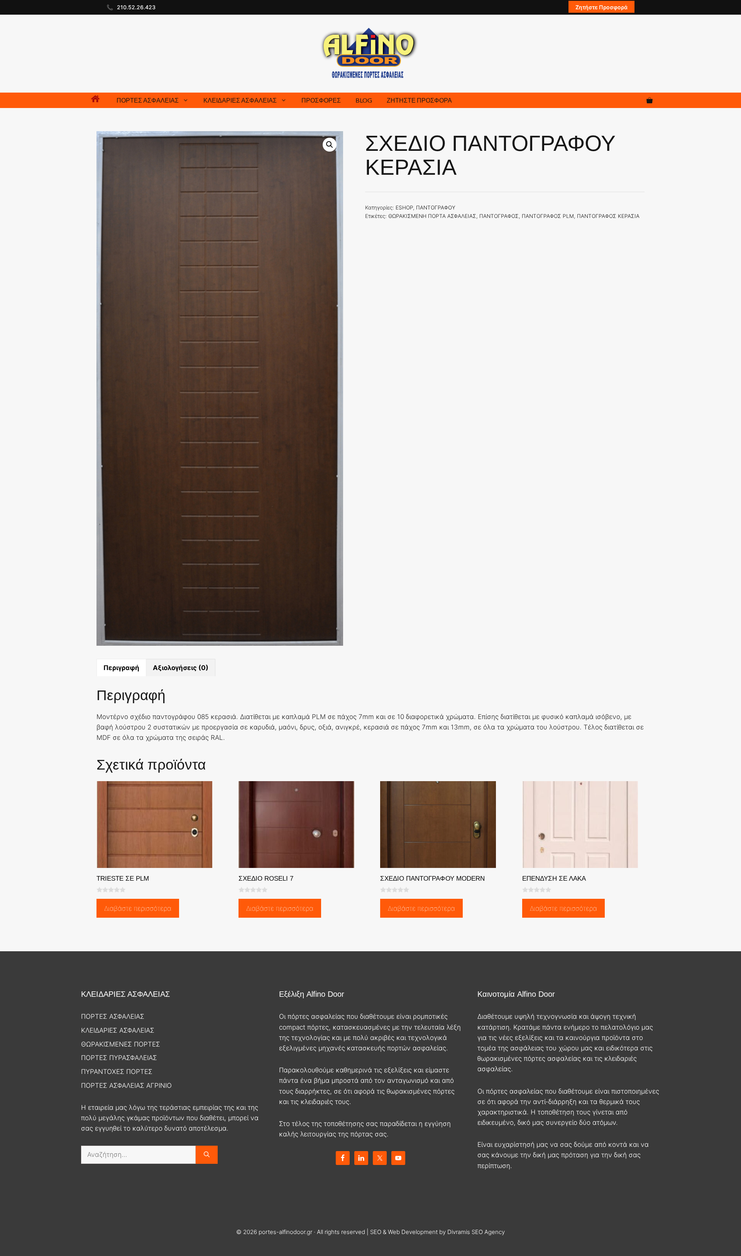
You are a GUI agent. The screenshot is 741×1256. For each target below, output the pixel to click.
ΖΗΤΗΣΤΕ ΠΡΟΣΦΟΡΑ (419, 100)
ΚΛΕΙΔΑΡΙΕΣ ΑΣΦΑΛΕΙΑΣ (240, 100)
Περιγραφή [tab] (121, 668)
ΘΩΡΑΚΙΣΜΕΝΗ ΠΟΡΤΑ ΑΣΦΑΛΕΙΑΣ (432, 216)
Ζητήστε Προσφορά (601, 7)
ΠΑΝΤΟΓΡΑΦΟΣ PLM (548, 216)
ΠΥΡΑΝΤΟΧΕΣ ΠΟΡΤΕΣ (116, 1071)
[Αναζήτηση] (207, 1155)
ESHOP (404, 207)
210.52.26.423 (136, 7)
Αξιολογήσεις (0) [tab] (180, 668)
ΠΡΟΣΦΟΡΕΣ (321, 100)
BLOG (363, 100)
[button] (330, 145)
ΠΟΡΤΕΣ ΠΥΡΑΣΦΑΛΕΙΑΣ (119, 1058)
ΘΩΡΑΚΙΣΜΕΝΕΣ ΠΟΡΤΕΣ (120, 1044)
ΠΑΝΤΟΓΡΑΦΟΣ (499, 216)
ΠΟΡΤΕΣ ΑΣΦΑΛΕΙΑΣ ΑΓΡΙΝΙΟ (126, 1085)
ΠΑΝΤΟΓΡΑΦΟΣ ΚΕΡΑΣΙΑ (608, 216)
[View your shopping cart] (649, 100)
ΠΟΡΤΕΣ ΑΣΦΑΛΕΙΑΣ (148, 100)
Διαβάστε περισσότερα (137, 908)
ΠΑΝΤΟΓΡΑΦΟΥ (435, 207)
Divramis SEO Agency (476, 1232)
